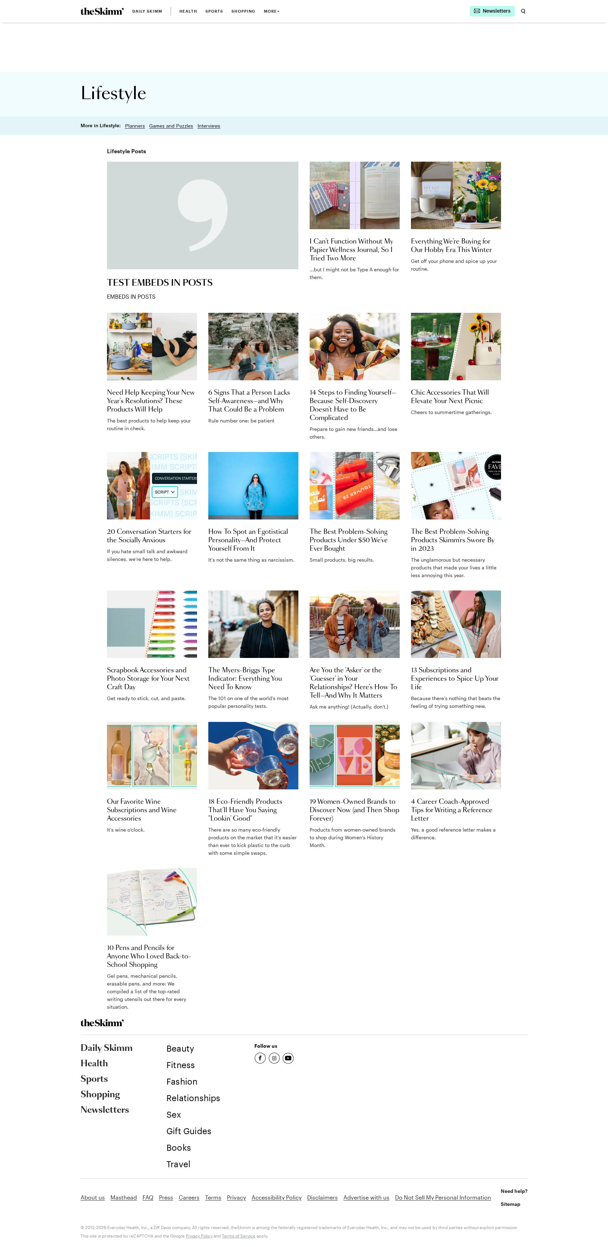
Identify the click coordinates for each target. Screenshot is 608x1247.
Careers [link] (189, 1197)
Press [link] (166, 1197)
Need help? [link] (514, 1191)
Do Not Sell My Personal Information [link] (443, 1197)
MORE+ (272, 11)
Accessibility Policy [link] (277, 1197)
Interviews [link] (208, 126)
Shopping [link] (243, 11)
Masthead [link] (123, 1197)
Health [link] (188, 11)
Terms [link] (213, 1197)
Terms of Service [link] (238, 1235)
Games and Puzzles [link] (171, 126)
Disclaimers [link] (322, 1197)
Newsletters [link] (105, 1110)
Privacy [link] (236, 1197)
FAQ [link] (147, 1197)
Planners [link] (135, 126)
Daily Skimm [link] (147, 11)
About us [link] (93, 1197)
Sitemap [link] (510, 1204)
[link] (102, 11)
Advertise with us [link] (366, 1197)
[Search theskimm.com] (523, 11)
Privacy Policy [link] (199, 1235)
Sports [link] (214, 11)
